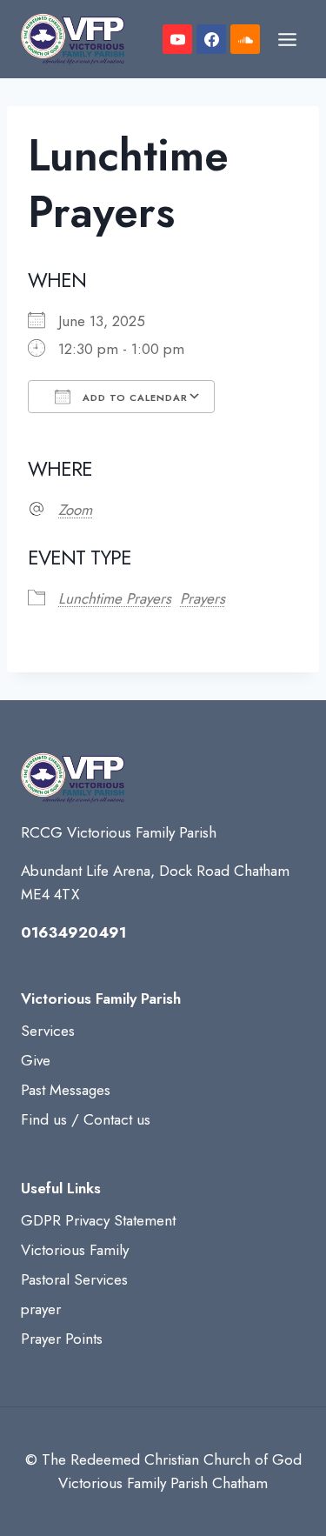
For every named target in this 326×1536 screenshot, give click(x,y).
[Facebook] (211, 39)
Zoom (75, 509)
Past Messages (65, 1089)
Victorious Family (75, 1249)
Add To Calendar (133, 397)
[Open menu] (287, 39)
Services (48, 1030)
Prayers (202, 598)
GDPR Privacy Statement (98, 1220)
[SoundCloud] (245, 39)
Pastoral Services (74, 1279)
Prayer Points (62, 1338)
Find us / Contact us (85, 1119)
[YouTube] (177, 39)
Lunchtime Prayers (114, 598)
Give (35, 1060)
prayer (41, 1309)
